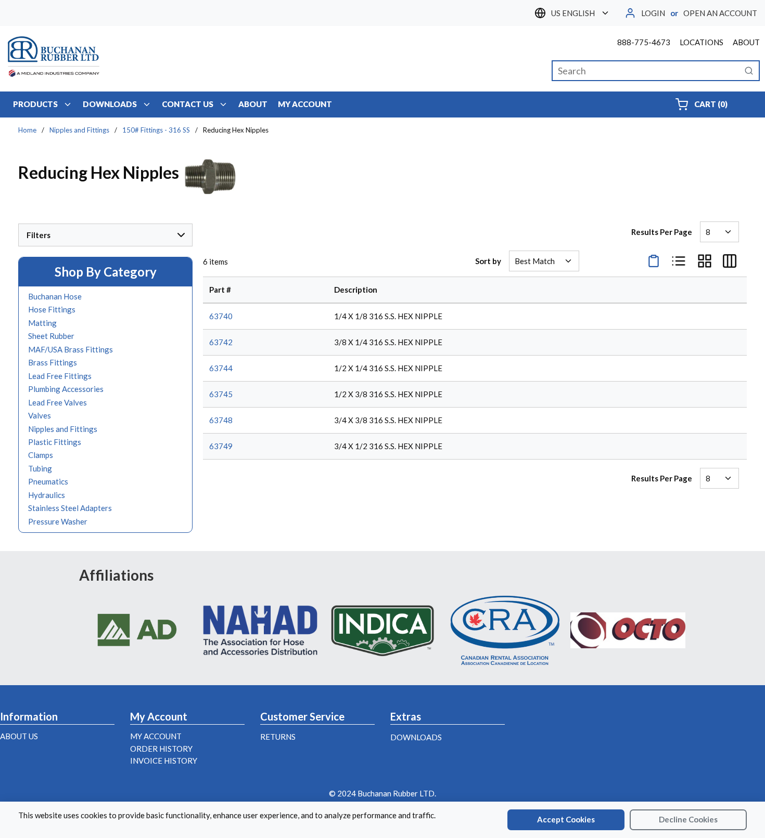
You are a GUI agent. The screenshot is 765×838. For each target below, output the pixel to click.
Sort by (488, 261)
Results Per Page (661, 232)
